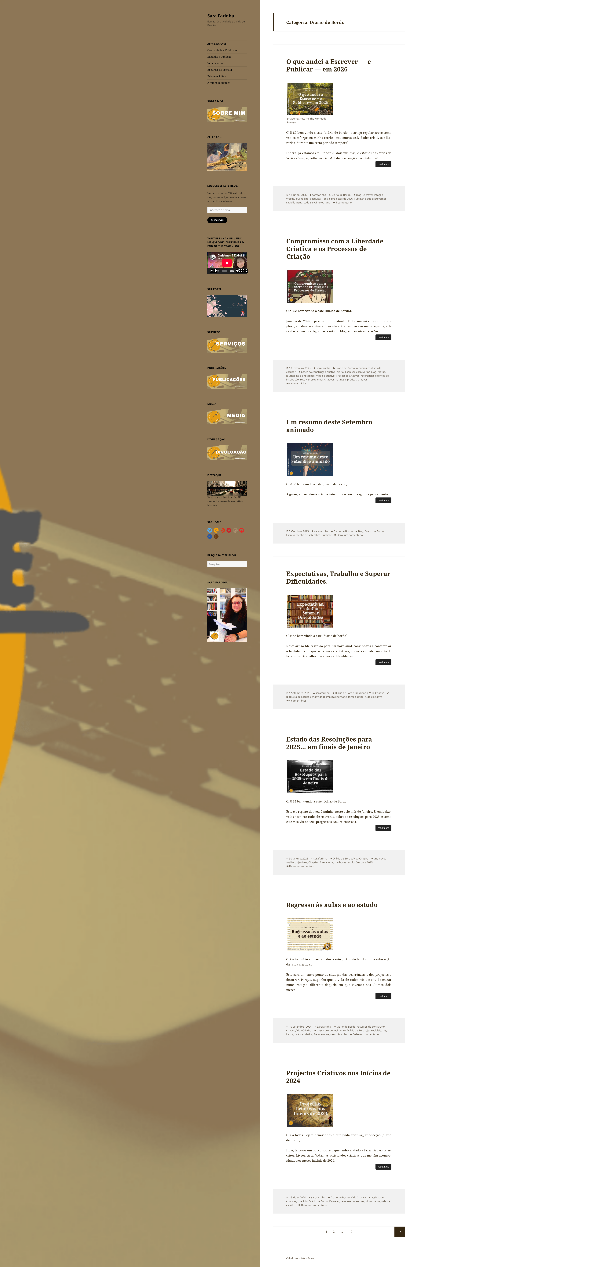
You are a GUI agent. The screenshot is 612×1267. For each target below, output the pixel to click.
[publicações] (227, 381)
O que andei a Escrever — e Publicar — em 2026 (328, 65)
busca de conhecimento (331, 1030)
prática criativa (304, 1034)
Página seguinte (399, 1232)
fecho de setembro (308, 535)
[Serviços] (227, 345)
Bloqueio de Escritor (298, 697)
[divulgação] (227, 452)
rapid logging (294, 202)
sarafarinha (319, 195)
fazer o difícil (356, 697)
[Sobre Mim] (227, 114)
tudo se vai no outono (317, 202)
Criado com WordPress (300, 1258)
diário (340, 372)
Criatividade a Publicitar (222, 50)
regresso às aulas (336, 1034)
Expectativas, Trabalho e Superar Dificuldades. (338, 577)
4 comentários (297, 383)
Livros (289, 1034)
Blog (358, 195)
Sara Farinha (220, 16)
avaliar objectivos (296, 862)
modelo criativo (325, 375)
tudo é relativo (373, 697)
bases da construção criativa (318, 372)
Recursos (319, 1034)
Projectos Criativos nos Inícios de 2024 (338, 1077)
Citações (313, 862)
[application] (227, 263)
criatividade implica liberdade (329, 697)
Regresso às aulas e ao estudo (332, 904)
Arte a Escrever (216, 43)
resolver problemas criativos (317, 379)
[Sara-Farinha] (227, 615)
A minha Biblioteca (218, 83)
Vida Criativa (215, 63)
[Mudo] (239, 271)
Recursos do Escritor (219, 69)
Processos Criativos (348, 375)
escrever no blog (366, 372)
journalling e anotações (300, 375)
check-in (303, 1201)
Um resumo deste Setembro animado (329, 426)
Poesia (326, 198)
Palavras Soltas (216, 76)
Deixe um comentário (350, 535)
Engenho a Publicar (219, 56)
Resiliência (361, 693)
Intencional (326, 862)
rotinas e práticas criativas (352, 379)
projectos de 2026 (342, 198)
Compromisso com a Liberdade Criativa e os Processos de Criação (334, 248)
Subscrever (217, 220)
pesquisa (315, 198)
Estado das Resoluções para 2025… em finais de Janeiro (329, 743)
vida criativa (373, 1201)
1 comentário (344, 202)
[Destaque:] (227, 488)
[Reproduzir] (213, 271)
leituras (381, 1030)
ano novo (379, 858)
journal (371, 1030)
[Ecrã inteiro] (244, 271)
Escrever (368, 195)
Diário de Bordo (341, 195)
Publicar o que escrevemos (370, 198)
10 (352, 1231)
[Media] (227, 416)
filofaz (381, 372)
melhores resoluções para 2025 (354, 862)
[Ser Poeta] (227, 305)
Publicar (327, 535)
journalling (302, 198)
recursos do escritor (352, 1201)
